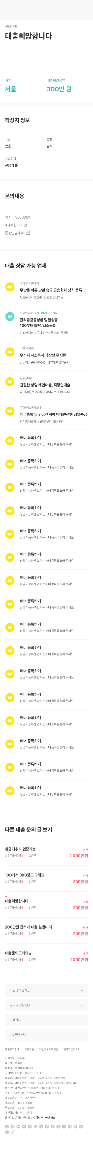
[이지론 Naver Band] (53, 1127)
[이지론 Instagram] (13, 1127)
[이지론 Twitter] (35, 1127)
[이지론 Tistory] (58, 1127)
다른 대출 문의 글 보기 (28, 830)
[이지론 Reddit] (24, 1127)
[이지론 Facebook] (47, 1127)
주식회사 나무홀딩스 (44, 1117)
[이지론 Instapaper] (64, 1127)
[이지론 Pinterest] (30, 1127)
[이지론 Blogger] (7, 1127)
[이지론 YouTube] (7, 1132)
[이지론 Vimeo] (81, 1127)
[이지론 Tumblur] (41, 1127)
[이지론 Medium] (18, 1127)
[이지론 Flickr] (70, 1127)
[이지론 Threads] (75, 1127)
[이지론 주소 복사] (13, 1132)
